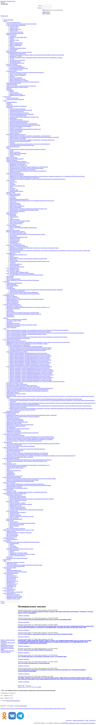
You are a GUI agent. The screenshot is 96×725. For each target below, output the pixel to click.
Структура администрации (13, 22)
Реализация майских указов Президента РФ (21, 110)
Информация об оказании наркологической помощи (20, 424)
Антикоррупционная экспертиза (15, 450)
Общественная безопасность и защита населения (19, 52)
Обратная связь (13, 260)
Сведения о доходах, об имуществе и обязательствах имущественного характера (27, 454)
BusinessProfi (23, 705)
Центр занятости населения (17, 222)
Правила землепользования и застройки (17, 351)
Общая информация (12, 102)
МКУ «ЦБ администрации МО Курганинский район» (20, 273)
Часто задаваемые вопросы (13, 279)
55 (28, 687)
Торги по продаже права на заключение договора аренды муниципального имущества (29, 331)
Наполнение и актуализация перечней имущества (22, 523)
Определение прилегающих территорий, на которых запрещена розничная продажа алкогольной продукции (37, 179)
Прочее (11, 527)
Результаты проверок (12, 64)
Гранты (11, 229)
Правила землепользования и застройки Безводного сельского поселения (28, 353)
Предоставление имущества (17, 524)
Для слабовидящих (8, 19)
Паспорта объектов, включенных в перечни (21, 504)
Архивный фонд (11, 473)
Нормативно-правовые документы (15, 562)
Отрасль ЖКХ (13, 235)
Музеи (11, 187)
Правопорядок (7, 540)
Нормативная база (14, 543)
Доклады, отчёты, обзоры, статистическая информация (24, 292)
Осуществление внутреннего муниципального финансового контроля (28, 149)
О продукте (69, 720)
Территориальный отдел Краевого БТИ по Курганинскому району (27, 168)
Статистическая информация (14, 65)
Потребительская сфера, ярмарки (15, 173)
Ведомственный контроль (13, 323)
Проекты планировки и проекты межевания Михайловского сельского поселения (31, 373)
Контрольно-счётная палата (14, 193)
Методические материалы (13, 308)
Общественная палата (12, 212)
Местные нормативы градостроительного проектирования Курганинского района (31, 347)
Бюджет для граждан (15, 152)
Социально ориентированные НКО (16, 566)
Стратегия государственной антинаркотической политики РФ (22, 432)
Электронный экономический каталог (19, 121)
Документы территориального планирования (18, 345)
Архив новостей (14, 257)
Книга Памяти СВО (9, 590)
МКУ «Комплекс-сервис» (13, 270)
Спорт (11, 218)
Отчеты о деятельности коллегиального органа (22, 516)
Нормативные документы (13, 594)
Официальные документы (13, 326)
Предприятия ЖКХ (15, 241)
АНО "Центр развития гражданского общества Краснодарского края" (24, 565)
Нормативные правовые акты (14, 283)
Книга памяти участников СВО (15, 592)
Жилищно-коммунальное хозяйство (16, 231)
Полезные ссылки (11, 395)
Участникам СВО (8, 588)
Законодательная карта (12, 303)
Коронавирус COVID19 (16, 56)
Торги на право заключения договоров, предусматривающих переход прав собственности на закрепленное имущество (37, 337)
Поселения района (11, 50)
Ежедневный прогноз (15, 61)
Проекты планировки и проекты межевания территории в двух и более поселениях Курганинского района (37, 381)
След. (35, 687)
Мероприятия (10, 315)
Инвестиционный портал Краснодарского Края (22, 145)
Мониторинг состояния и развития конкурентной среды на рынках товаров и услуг (28, 307)
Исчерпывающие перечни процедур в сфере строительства (22, 385)
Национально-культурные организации (17, 571)
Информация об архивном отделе (18, 254)
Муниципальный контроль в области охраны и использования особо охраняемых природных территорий (37, 54)
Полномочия (13, 198)
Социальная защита (15, 219)
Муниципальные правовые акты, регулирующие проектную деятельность (26, 484)
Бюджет (9, 148)
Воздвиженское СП (12, 575)
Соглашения (10, 287)
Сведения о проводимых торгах (18, 508)
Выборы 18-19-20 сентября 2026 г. (18, 37)
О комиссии (13, 36)
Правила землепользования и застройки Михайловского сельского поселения (29, 358)
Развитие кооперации (15, 226)
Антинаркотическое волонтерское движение (18, 428)
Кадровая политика (12, 71)
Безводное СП (10, 574)
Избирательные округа (15, 29)
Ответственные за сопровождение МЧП (20, 141)
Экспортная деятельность (16, 130)
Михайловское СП (11, 579)
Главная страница (11, 413)
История (9, 103)
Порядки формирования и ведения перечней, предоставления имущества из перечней (32, 498)
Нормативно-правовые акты (14, 570)
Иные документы (14, 517)
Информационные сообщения (17, 95)
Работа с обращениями (15, 45)
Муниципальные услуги (10, 463)
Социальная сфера (11, 214)
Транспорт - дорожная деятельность (16, 245)
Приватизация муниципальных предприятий (18, 338)
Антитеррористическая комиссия (12, 434)
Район (5, 100)
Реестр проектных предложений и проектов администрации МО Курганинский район (29, 485)
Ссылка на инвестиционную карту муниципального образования (26, 509)
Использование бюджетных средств (19, 68)
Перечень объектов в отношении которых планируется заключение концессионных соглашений (34, 137)
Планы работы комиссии (13, 418)
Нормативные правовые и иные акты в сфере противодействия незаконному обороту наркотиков (32, 415)
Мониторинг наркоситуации (14, 423)
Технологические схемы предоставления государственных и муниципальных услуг (28, 465)
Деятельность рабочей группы (14, 596)
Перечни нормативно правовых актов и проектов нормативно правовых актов (27, 461)
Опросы (12, 156)
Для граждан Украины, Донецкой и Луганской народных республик (24, 440)
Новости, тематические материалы (15, 435)
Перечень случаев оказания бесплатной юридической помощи (23, 480)
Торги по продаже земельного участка (16, 335)
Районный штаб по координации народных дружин (20, 548)
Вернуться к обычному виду (8, 1)
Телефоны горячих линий (13, 598)
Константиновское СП (12, 577)
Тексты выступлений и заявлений (15, 99)
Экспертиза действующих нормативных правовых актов (24, 117)
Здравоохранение (14, 216)
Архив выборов (14, 49)
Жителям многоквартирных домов (18, 237)
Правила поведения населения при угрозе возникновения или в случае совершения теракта (30, 436)
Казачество (9, 557)
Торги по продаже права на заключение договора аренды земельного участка (26, 334)
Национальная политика (10, 567)
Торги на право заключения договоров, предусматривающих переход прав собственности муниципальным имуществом (37, 330)
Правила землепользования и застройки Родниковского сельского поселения (29, 364)
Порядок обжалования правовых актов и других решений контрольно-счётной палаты (32, 200)
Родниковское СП (11, 585)
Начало (20, 687)
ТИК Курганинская (12, 34)
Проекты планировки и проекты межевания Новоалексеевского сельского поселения (31, 374)
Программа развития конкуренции (18, 122)
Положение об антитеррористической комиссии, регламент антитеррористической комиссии (30, 438)
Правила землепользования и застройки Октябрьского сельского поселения (29, 361)
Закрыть (3, 2)
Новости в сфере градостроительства (16, 341)
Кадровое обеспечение (15, 204)
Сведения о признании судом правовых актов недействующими (23, 293)
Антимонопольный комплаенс (11, 458)
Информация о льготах (15, 505)
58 (32, 687)
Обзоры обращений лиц (13, 301)
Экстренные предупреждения (17, 60)
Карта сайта (92, 720)
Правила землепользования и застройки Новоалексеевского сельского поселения (30, 359)
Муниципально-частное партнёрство (16, 134)
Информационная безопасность (18, 53)
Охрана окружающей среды (14, 470)
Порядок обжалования (12, 285)
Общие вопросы (14, 521)
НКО (5, 561)
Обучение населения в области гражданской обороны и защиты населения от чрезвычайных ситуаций (36, 57)
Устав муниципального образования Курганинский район (21, 23)
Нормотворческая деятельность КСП (19, 199)
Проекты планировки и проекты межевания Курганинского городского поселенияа (31, 372)
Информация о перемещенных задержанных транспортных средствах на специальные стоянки (34, 247)
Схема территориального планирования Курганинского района (26, 346)
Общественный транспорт (16, 191)
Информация (10, 90)
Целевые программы (15, 154)
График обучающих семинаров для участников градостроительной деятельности (27, 391)
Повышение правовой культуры (18, 48)
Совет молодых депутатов (16, 32)
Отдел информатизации (13, 268)
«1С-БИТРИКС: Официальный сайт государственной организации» (77, 723)
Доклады (9, 462)
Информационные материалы (14, 486)
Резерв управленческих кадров (17, 79)
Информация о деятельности (17, 206)
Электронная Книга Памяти (11, 573)
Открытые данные (8, 489)
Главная (3, 602)
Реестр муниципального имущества (16, 528)
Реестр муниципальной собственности (16, 106)
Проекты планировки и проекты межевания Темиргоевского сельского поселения (31, 380)
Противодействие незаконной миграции (17, 558)
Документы (13, 262)
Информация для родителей (14, 431)
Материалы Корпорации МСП (14, 519)
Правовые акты (11, 474)
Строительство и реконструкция (15, 467)
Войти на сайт (4, 15)
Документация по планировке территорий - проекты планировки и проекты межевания (29, 366)
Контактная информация (16, 77)
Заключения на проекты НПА (17, 291)
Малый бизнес (13, 118)
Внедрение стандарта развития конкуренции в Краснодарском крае (24, 314)
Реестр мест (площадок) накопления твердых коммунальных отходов (27, 234)
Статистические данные (16, 131)
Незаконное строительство (13, 411)
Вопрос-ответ (10, 520)
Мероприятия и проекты (16, 94)
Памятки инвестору (15, 133)
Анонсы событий (14, 92)
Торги (5, 328)
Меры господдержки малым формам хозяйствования (23, 227)
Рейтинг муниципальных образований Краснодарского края (25, 129)
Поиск (86, 720)
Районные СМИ (11, 192)
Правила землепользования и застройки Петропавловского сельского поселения (30, 362)
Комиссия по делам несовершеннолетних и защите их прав (19, 530)
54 (26, 687)
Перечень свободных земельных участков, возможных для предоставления (29, 166)
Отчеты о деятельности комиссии (15, 420)
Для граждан (13, 546)
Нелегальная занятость (9, 593)
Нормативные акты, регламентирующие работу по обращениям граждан (25, 299)
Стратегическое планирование (17, 108)
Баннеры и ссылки (14, 40)
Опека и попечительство (16, 223)
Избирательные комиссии (16, 42)
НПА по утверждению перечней (18, 500)
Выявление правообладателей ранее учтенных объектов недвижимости (28, 171)
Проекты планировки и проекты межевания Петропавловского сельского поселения (31, 377)
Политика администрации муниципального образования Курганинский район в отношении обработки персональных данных (33, 708)
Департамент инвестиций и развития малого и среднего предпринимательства (30, 144)
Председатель (13, 202)
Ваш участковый (14, 547)
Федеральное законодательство (18, 496)
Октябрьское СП (11, 582)
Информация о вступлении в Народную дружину (22, 554)
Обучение (12, 46)
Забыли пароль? (46, 13)
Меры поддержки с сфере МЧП (18, 138)
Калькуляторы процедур (13, 392)
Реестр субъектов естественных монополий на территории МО (23, 312)
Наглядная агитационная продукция (16, 426)
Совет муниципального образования (16, 25)
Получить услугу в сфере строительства (17, 384)
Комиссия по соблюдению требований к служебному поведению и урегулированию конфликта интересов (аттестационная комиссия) (41, 455)
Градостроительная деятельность (12, 339)
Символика (9, 104)
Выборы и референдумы (16, 44)
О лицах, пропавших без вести (17, 555)
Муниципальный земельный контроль (19, 162)
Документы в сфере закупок (14, 320)
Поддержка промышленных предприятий (20, 126)
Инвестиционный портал (13, 146)
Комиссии (12, 76)
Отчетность (10, 322)
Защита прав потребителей (16, 175)
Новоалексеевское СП (12, 581)
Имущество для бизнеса (13, 501)
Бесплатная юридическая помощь (12, 477)
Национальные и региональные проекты (17, 488)
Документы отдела (14, 239)
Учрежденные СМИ (12, 84)
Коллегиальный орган (12, 511)
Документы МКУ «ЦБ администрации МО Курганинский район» (26, 274)
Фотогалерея (10, 277)
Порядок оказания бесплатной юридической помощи (20, 481)
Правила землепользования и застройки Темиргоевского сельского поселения (30, 365)
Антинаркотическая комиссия (11, 412)
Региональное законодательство (18, 497)
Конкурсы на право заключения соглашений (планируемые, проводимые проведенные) (32, 140)
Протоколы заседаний (15, 515)
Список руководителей (12, 98)
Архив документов (11, 327)
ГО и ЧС (12, 59)
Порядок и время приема (13, 297)
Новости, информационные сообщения (17, 319)
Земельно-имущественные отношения (16, 161)
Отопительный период (15, 243)
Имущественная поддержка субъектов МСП (15, 493)
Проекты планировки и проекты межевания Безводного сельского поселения (29, 368)
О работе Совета (14, 30)
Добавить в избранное (23, 615)
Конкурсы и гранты (12, 563)
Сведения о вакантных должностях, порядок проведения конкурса (27, 72)
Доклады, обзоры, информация (18, 75)
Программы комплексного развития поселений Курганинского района (28, 350)
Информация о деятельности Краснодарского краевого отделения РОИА (28, 258)
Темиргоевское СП (11, 586)
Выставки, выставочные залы (17, 185)
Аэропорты (12, 184)
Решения (12, 38)
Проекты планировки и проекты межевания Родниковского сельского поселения (30, 378)
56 (29, 687)
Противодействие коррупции (17, 211)
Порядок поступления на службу (18, 73)
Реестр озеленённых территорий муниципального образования (23, 280)
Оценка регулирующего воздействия (19, 113)
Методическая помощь (12, 535)
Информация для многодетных (18, 164)
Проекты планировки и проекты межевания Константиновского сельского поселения (32, 370)
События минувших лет (16, 264)
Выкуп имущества (14, 525)
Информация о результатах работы (18, 552)
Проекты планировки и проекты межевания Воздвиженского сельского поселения (31, 369)
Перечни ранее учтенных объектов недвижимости (22, 169)
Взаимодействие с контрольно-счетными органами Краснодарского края (28, 208)
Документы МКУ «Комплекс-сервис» (19, 272)
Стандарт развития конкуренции (18, 115)
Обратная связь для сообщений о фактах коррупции (20, 457)
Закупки (6, 318)
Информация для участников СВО (18, 165)
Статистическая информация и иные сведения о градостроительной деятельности (28, 389)
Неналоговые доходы (15, 172)
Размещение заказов (15, 203)
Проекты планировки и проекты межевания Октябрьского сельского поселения (30, 376)
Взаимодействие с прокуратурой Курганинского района (24, 210)
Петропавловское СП (12, 583)
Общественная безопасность (17, 63)
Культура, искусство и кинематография (20, 220)
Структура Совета (14, 26)
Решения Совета (14, 27)
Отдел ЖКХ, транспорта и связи (18, 233)
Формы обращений (11, 284)
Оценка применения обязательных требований (22, 114)
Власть (5, 21)
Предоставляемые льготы (16, 69)
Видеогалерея (10, 276)
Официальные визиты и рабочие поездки (17, 87)
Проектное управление (9, 482)
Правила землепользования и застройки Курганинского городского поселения (30, 357)
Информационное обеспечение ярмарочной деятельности (24, 177)
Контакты (9, 88)
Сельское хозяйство (12, 225)
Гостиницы (12, 188)
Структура (12, 196)
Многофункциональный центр (14, 476)
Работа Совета (10, 311)
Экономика (9, 107)
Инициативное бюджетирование (18, 153)
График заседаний (14, 513)
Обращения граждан (9, 295)
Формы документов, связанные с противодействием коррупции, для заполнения (27, 453)
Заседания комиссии (12, 534)
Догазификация (14, 242)
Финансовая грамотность (16, 119)
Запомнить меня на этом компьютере (53, 10)
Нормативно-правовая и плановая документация (19, 532)
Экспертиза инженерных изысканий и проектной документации (23, 386)
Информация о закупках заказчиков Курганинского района (22, 324)
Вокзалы (12, 183)
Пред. (23, 687)
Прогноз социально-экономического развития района (23, 123)
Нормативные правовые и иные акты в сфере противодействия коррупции (26, 449)
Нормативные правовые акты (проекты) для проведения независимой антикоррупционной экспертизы (36, 289)
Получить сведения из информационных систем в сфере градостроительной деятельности (30, 388)
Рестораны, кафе (14, 189)
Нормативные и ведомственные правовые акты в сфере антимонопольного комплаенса (29, 459)
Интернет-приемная (12, 296)
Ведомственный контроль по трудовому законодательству (24, 81)
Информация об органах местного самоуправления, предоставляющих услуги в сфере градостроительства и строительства (38, 342)
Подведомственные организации (15, 33)
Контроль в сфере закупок (13, 230)
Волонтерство (7, 559)
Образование (13, 215)
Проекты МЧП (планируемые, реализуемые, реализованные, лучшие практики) (30, 135)
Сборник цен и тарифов (16, 127)
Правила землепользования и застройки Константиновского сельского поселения (30, 355)
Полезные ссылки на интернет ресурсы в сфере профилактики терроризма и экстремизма (30, 439)
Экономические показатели (17, 111)
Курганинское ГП (11, 578)
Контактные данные (12, 536)
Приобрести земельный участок (15, 382)
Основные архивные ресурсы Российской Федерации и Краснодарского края (29, 261)
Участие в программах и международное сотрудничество (21, 86)
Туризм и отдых (11, 180)
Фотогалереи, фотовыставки (17, 266)
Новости (12, 41)
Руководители (7, 96)
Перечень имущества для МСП (18, 503)
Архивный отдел (11, 253)
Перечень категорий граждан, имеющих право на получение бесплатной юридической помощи (31, 478)
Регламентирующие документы (18, 512)
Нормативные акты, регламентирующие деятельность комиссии (23, 416)
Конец (39, 687)
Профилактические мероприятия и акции (17, 422)
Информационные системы (14, 83)
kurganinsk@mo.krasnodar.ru (13, 700)
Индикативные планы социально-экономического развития (25, 125)
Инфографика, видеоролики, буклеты (16, 393)
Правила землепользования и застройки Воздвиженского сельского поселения (30, 354)
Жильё (8, 469)
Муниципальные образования (17, 507)
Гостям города (13, 181)
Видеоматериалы (11, 427)
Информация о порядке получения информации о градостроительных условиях (27, 343)
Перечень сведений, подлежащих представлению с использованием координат (27, 492)
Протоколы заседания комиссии (15, 419)
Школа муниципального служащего (19, 80)
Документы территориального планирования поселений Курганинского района (30, 349)
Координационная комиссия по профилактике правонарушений (23, 542)
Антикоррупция (11, 288)
